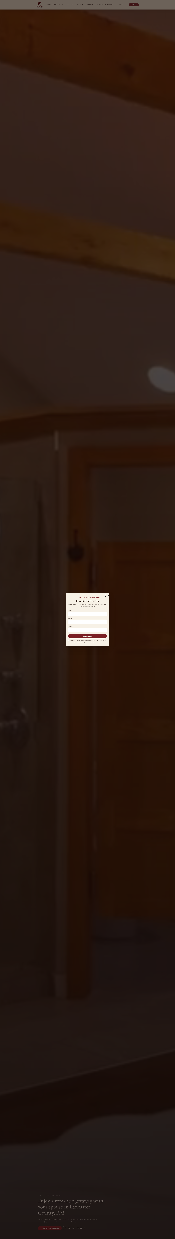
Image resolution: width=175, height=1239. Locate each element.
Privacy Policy (96, 642)
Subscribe (87, 636)
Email (70, 618)
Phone (70, 626)
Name (70, 610)
